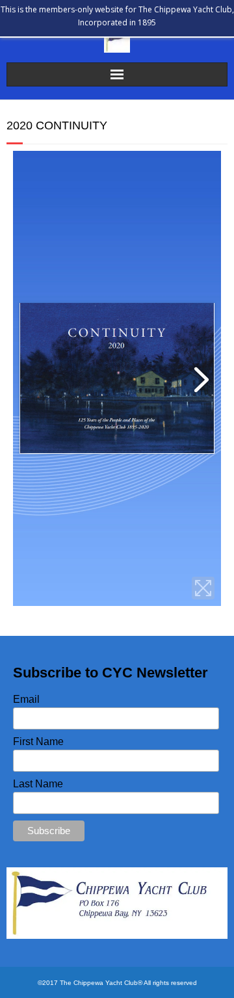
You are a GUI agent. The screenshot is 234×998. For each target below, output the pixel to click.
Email (26, 699)
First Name (38, 741)
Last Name (38, 783)
